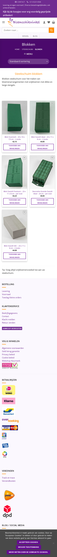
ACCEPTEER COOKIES (28, 542)
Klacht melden (8, 319)
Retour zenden (8, 322)
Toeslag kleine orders (11, 297)
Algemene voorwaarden (13, 348)
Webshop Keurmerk (11, 360)
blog (35, 36)
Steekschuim (27, 49)
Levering (6, 291)
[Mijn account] (44, 22)
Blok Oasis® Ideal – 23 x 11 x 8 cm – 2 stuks (42, 138)
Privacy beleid (8, 354)
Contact (5, 316)
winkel (25, 36)
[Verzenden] (51, 30)
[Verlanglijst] (48, 22)
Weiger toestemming (28, 547)
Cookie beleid (8, 357)
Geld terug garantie (10, 351)
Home (17, 49)
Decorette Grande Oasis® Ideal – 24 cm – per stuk (42, 192)
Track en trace (8, 477)
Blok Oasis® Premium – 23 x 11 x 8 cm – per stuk (15, 192)
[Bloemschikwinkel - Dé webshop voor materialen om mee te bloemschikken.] (24, 22)
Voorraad (6, 294)
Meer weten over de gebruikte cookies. (28, 552)
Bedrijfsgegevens (9, 313)
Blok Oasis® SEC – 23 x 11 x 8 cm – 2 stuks (14, 247)
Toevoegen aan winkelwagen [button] (14, 147)
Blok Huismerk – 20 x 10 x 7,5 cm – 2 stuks (15, 138)
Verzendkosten (9, 481)
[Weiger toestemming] (53, 544)
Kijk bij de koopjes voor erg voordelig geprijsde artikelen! (27, 13)
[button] (3, 22)
